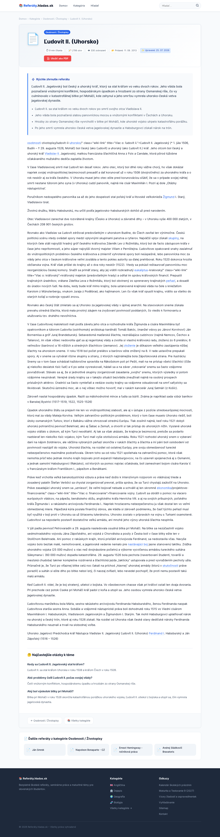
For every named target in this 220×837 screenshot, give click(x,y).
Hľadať (95, 5)
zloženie (129, 345)
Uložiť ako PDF (59, 58)
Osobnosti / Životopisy (55, 18)
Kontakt (163, 813)
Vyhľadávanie (166, 802)
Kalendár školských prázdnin (175, 785)
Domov (63, 5)
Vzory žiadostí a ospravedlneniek (177, 796)
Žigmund (168, 197)
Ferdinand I (156, 633)
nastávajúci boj (138, 544)
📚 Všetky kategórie (78, 720)
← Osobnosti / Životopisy (45, 720)
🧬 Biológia (116, 802)
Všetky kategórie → (121, 808)
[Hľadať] (197, 6)
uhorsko (75, 143)
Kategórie (79, 5)
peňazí (170, 280)
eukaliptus (141, 270)
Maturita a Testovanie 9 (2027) (176, 790)
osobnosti (34, 143)
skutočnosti (170, 565)
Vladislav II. (52, 153)
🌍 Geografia (117, 796)
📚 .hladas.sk (36, 5)
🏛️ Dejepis (116, 790)
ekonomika (164, 488)
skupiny (173, 238)
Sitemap (163, 808)
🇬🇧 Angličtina (117, 785)
